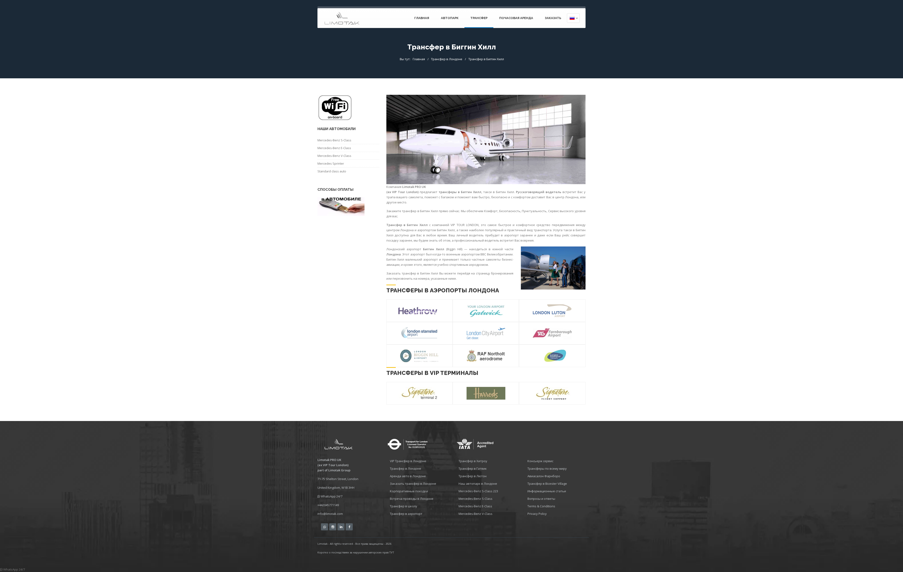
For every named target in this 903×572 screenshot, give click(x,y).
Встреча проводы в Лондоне (411, 499)
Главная (419, 59)
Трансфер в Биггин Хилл (486, 59)
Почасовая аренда (516, 18)
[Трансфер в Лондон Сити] (485, 333)
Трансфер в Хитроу (473, 461)
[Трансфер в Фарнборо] (552, 333)
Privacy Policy (537, 514)
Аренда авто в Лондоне (408, 476)
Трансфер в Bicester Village (547, 483)
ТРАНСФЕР (478, 18)
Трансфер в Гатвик (473, 468)
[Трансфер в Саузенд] (552, 356)
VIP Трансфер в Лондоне (408, 461)
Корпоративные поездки (409, 491)
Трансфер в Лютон (473, 476)
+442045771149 (328, 505)
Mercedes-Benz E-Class (334, 148)
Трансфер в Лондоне (446, 59)
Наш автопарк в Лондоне (478, 483)
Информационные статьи (546, 491)
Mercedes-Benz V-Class (334, 156)
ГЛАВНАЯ (421, 18)
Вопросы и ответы (541, 499)
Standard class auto (331, 171)
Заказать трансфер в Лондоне (413, 483)
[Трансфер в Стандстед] (419, 333)
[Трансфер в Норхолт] (485, 356)
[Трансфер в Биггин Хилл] (419, 356)
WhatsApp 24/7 (331, 496)
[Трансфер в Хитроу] (418, 310)
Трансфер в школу (403, 506)
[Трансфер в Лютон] (552, 310)
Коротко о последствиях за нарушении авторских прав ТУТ (355, 552)
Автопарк (450, 18)
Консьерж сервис (540, 461)
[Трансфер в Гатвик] (485, 310)
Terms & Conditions (541, 506)
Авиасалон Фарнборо (543, 476)
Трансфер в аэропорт (406, 514)
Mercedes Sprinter (330, 163)
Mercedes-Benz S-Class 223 (478, 491)
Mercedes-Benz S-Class (334, 140)
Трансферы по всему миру (547, 468)
